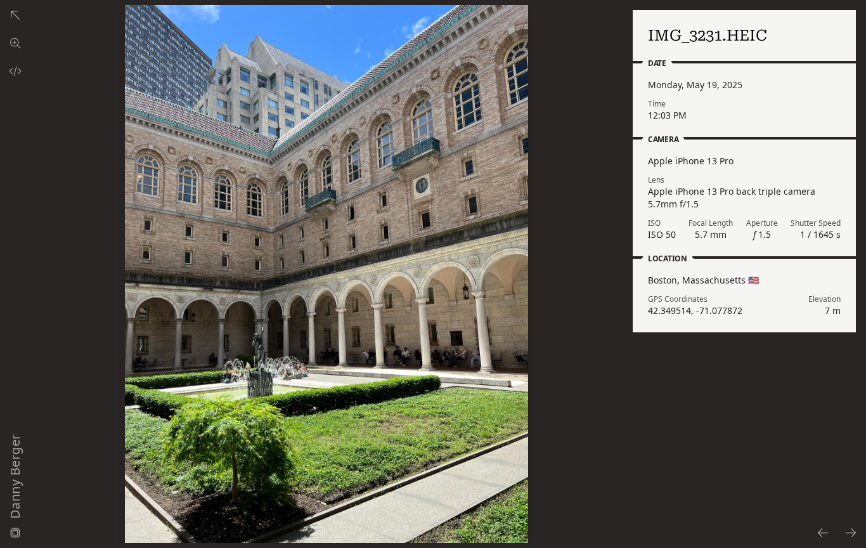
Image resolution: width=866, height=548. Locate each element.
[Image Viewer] (15, 43)
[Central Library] (15, 15)
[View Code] (15, 71)
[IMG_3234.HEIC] (851, 533)
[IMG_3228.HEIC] (822, 533)
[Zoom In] (326, 274)
